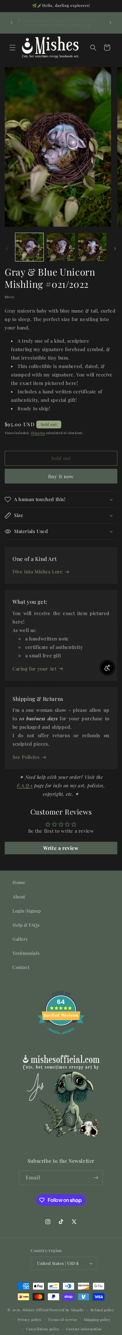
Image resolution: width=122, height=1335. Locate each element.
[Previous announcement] (11, 22)
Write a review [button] (61, 848)
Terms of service (63, 1319)
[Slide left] (7, 249)
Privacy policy (30, 1319)
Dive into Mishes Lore (38, 571)
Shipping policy (97, 1319)
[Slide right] (115, 249)
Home (19, 882)
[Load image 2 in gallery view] (61, 247)
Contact (21, 967)
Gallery (20, 939)
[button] (12, 47)
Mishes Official (36, 1309)
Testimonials (26, 953)
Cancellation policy (43, 1329)
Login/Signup (27, 911)
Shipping (38, 433)
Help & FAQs (26, 925)
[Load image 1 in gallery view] (29, 247)
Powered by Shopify (66, 1309)
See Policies (26, 757)
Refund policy (102, 1309)
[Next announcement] (110, 22)
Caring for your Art (34, 668)
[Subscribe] (96, 1177)
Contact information (84, 1329)
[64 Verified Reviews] (61, 1037)
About (19, 897)
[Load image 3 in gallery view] (92, 247)
